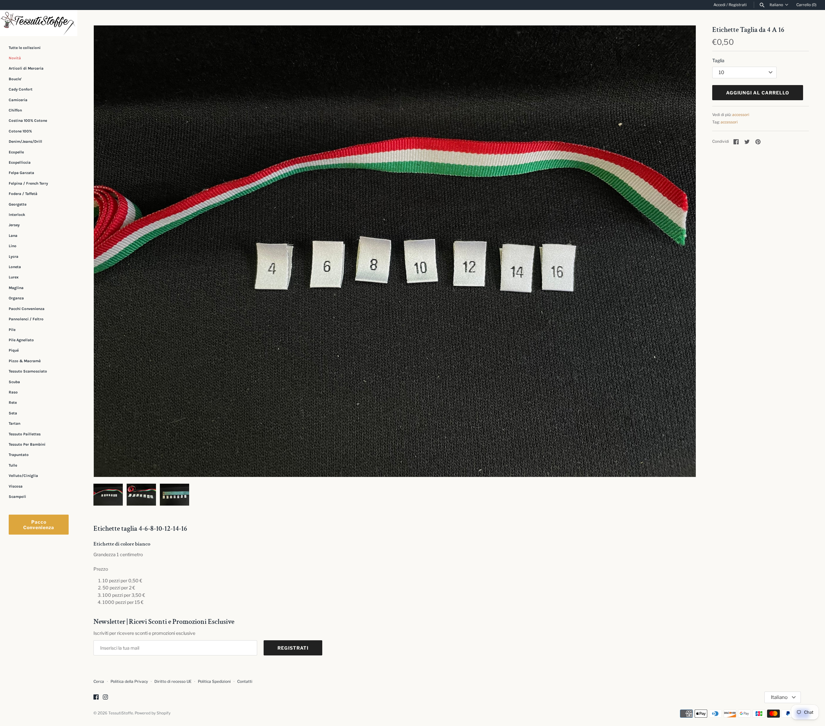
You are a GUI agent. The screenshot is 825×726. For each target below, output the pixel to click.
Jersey (14, 225)
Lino (12, 246)
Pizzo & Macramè (25, 361)
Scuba (14, 382)
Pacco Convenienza (38, 524)
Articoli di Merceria (26, 68)
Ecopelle (16, 152)
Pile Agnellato (21, 340)
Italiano (776, 5)
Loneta (15, 267)
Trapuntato (19, 454)
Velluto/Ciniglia (23, 475)
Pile (12, 329)
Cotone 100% (20, 131)
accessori (740, 114)
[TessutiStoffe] (38, 23)
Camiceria (18, 100)
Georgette (17, 204)
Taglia (718, 60)
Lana (13, 235)
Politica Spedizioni (214, 681)
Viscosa (16, 486)
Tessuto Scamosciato (28, 371)
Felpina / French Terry (28, 183)
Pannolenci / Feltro (26, 319)
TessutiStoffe (120, 713)
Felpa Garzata (21, 172)
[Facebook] (96, 697)
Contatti (244, 681)
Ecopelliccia (20, 162)
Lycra (13, 256)
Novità (15, 58)
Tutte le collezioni (25, 47)
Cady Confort (21, 89)
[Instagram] (105, 697)
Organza (16, 298)
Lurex (14, 277)
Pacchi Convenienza (26, 308)
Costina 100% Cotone (28, 120)
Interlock (17, 214)
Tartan (14, 423)
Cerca (98, 681)
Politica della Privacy (129, 681)
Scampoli (17, 496)
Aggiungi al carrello (757, 92)
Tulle (13, 465)
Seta (13, 413)
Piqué (14, 350)
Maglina (16, 288)
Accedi (719, 5)
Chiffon (15, 110)
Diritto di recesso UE (172, 681)
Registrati (738, 5)
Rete (13, 402)
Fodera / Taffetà (23, 193)
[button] (682, 251)
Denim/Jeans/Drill (25, 141)
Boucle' (15, 79)
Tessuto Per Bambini (27, 444)
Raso (13, 392)
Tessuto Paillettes (25, 434)
